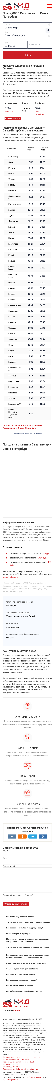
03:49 (42, 294)
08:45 (30, 339)
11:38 (30, 362)
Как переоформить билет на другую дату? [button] (24, 928)
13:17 (30, 376)
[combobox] (27, 26)
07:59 (30, 334)
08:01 (42, 334)
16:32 (42, 404)
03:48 (30, 294)
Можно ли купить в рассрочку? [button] (19, 934)
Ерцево (11, 294)
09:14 (42, 339)
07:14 (30, 322)
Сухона (11, 317)
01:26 (30, 268)
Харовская (13, 311)
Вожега (11, 300)
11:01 (30, 356)
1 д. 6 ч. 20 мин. (26, 109)
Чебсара (12, 328)
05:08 (42, 311)
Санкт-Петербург (12, 413)
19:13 (42, 204)
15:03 (42, 173)
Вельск (11, 261)
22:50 (42, 238)
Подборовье (13, 381)
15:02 (30, 398)
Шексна (11, 334)
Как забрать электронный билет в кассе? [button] (24, 991)
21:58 (42, 227)
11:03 (42, 356)
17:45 (30, 197)
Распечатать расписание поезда (27, 434)
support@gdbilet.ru (10, 1080)
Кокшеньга (13, 249)
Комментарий (9, 866)
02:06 (30, 283)
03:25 (42, 288)
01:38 (30, 276)
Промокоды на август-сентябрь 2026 (18, 1062)
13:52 (30, 387)
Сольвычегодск (14, 197)
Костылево (13, 244)
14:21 (42, 168)
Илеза (11, 238)
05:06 (30, 311)
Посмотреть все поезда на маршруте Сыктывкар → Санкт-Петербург (22, 426)
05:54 (42, 317)
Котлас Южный (14, 204)
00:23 (42, 255)
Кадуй (11, 351)
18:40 (30, 414)
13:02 (30, 369)
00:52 (42, 261)
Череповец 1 (14, 339)
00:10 (30, 255)
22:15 (42, 233)
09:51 (42, 345)
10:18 (42, 351)
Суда (10, 345)
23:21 (30, 244)
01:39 (42, 276)
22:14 (30, 233)
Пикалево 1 (13, 393)
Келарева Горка (12, 267)
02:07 (42, 283)
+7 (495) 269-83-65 (34, 1077)
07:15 (42, 322)
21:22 (30, 221)
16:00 (42, 179)
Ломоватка (13, 221)
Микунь (11, 168)
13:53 (30, 168)
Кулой (11, 255)
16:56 (42, 185)
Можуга (11, 283)
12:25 (42, 362)
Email (6, 858)
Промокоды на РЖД (11, 1066)
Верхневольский (14, 369)
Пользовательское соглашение (16, 1059)
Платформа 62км (13, 276)
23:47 (42, 249)
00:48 (30, 261)
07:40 (42, 328)
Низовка (12, 190)
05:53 (30, 317)
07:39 (30, 328)
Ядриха (11, 210)
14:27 (30, 393)
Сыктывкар (10, 112)
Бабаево (12, 362)
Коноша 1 (12, 288)
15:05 (42, 398)
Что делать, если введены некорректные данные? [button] (28, 922)
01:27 (42, 268)
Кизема (11, 227)
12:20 (42, 156)
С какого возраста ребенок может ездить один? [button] (27, 963)
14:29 (42, 393)
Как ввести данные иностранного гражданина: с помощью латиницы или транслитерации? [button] (27, 956)
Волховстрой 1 (14, 404)
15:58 (30, 179)
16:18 (30, 404)
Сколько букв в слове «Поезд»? (18, 895)
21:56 (30, 227)
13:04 (42, 369)
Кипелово (12, 322)
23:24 (42, 244)
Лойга (11, 233)
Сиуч (10, 356)
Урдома (11, 179)
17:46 (42, 197)
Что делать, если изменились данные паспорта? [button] (27, 947)
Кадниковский (14, 305)
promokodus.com (10, 577)
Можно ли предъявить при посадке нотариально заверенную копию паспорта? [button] (27, 940)
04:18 (30, 300)
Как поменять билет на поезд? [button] (19, 986)
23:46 (30, 249)
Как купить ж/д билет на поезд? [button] (20, 917)
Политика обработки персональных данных (21, 1057)
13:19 (42, 376)
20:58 (42, 216)
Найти (27, 55)
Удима (11, 216)
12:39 (42, 162)
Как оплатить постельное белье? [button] (20, 974)
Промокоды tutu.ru (10, 1064)
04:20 (42, 300)
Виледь (11, 185)
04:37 (42, 305)
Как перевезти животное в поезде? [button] (21, 980)
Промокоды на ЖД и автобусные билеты (20, 1069)
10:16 (30, 351)
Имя (5, 851)
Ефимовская (13, 387)
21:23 (42, 221)
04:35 (30, 305)
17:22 (30, 190)
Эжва (10, 162)
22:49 (30, 238)
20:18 (30, 210)
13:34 (42, 381)
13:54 (42, 387)
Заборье (12, 376)
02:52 (30, 288)
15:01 (30, 173)
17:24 (42, 190)
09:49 (30, 345)
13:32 (30, 381)
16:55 (30, 185)
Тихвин (11, 398)
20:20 (42, 210)
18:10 (30, 204)
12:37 (30, 162)
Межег (11, 173)
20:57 (30, 216)
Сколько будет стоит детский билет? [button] (22, 969)
